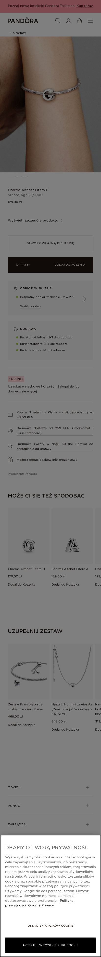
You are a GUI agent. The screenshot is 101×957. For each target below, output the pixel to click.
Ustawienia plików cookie (50, 925)
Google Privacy (40, 905)
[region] (50, 896)
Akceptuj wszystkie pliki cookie (50, 945)
